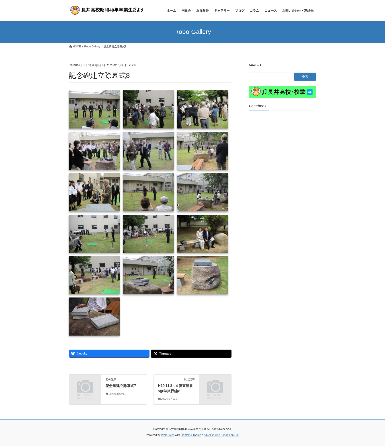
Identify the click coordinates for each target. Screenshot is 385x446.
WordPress (167, 435)
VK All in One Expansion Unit (221, 435)
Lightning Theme (191, 435)
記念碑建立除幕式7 (121, 386)
